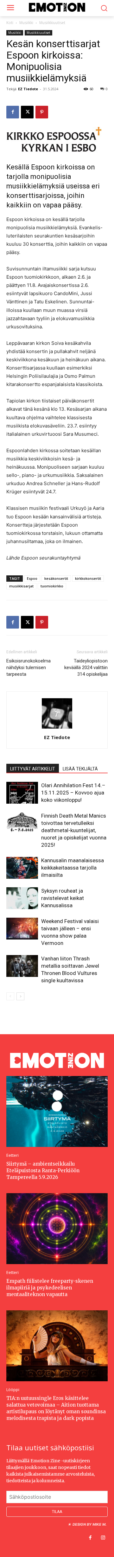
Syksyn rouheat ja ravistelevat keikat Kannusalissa (62, 898)
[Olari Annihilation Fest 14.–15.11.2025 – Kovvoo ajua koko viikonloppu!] (22, 793)
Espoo (32, 578)
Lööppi (12, 1390)
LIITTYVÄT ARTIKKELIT (32, 768)
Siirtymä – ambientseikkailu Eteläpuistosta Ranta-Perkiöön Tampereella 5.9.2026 (42, 1170)
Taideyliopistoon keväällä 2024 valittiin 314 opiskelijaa (86, 667)
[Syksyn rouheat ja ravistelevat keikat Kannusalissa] (22, 898)
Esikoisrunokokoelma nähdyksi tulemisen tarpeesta (28, 667)
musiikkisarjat (21, 586)
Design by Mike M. (89, 1524)
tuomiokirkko (52, 586)
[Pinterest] (41, 112)
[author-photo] (57, 728)
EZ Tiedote (28, 88)
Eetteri (12, 1155)
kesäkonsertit (56, 578)
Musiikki (26, 22)
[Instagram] (103, 1538)
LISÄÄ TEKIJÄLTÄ (80, 768)
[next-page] (20, 996)
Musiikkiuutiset (52, 22)
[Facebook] (12, 112)
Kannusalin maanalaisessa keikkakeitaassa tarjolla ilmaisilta (72, 867)
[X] (27, 112)
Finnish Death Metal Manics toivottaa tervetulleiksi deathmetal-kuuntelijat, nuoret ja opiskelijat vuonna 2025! (73, 830)
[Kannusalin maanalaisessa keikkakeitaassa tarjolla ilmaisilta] (22, 868)
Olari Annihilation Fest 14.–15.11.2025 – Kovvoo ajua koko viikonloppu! (73, 792)
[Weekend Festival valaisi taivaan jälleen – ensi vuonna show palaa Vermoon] (22, 929)
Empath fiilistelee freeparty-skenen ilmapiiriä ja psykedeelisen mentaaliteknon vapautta (49, 1287)
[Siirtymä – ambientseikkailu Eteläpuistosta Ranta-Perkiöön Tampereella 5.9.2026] (57, 1111)
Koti (9, 22)
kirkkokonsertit (88, 578)
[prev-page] (10, 996)
